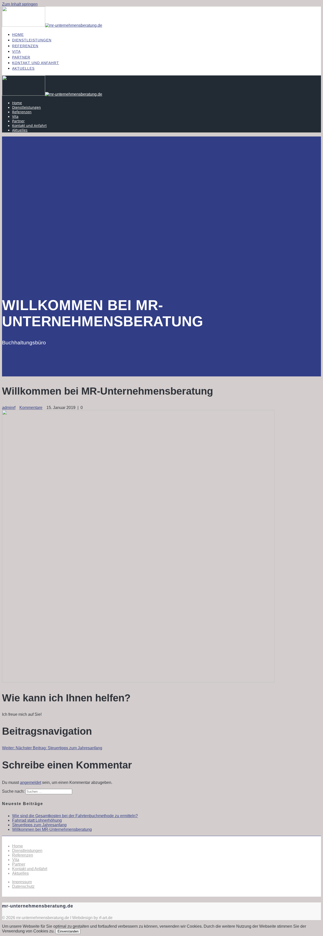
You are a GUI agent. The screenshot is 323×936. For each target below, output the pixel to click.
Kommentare (30, 407)
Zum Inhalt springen (20, 4)
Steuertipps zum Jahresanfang (39, 825)
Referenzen (25, 46)
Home (18, 35)
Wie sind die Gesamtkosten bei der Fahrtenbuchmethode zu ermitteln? (75, 816)
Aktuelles (23, 68)
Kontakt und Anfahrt (35, 63)
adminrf (8, 407)
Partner (21, 57)
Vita (16, 51)
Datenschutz (23, 886)
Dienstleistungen (31, 40)
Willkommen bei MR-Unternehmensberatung (52, 829)
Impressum (22, 882)
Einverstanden (68, 931)
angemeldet (30, 782)
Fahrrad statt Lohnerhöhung (37, 820)
